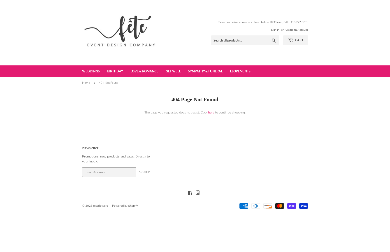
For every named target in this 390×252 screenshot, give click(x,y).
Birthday (115, 71)
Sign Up (144, 172)
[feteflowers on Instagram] (198, 193)
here (211, 112)
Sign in (275, 30)
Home (86, 83)
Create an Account (297, 30)
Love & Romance (144, 71)
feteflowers (100, 206)
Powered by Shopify (125, 206)
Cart (299, 40)
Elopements (240, 71)
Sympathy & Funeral (205, 71)
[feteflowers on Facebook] (190, 193)
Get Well (173, 71)
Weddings (91, 71)
